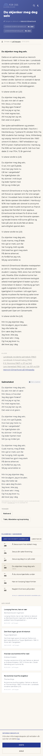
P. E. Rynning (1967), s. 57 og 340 (17, 363)
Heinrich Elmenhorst (28, 21)
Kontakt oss (11, 502)
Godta (21, 745)
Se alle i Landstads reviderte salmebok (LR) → (27, 595)
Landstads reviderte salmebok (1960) (19, 357)
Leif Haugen (16, 42)
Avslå (21, 751)
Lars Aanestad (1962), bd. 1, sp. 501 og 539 (21, 366)
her (18, 739)
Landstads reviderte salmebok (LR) (15, 539)
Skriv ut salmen (35, 382)
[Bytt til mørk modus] (38, 5)
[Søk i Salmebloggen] (34, 5)
